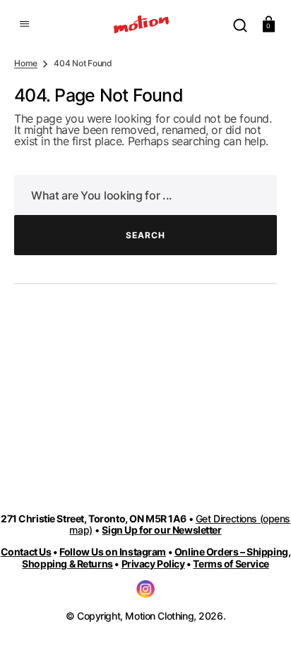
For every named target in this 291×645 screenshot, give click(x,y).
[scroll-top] (261, 615)
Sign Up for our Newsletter (161, 530)
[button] (22, 23)
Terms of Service (230, 564)
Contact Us (26, 552)
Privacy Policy (153, 564)
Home (25, 63)
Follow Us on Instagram (112, 552)
